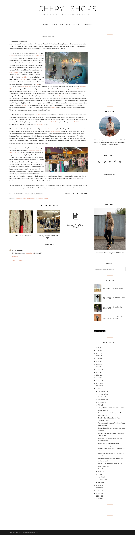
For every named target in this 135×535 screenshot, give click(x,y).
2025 (98, 350)
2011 (98, 383)
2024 (98, 353)
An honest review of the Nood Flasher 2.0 (114, 298)
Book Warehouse (79, 122)
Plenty (61, 96)
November (101, 394)
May (99, 471)
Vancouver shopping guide (37, 198)
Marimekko (39, 124)
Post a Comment (17, 260)
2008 (98, 485)
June (99, 469)
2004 (98, 496)
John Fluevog (25, 86)
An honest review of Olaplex (113, 288)
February (101, 480)
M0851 (24, 105)
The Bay (22, 79)
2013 (98, 378)
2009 (98, 389)
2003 (98, 499)
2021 (98, 361)
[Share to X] (77, 193)
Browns (35, 63)
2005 (98, 493)
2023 (98, 356)
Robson (79, 89)
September (101, 399)
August (100, 402)
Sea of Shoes (25, 77)
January (100, 482)
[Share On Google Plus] (85, 193)
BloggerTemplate (34, 532)
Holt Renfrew (13, 72)
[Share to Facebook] (73, 193)
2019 (98, 367)
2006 (98, 490)
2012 (98, 380)
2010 (98, 386)
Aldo (37, 84)
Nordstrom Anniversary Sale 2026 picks (110, 253)
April (99, 474)
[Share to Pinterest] (81, 193)
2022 (98, 358)
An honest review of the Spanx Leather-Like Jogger (114, 317)
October (101, 397)
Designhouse (55, 122)
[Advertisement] (110, 70)
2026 (98, 348)
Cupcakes (53, 108)
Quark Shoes (30, 253)
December (101, 391)
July (99, 405)
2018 (98, 369)
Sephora (12, 56)
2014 (98, 375)
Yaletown (39, 115)
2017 (98, 372)
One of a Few (55, 131)
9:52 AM (15, 256)
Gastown (51, 129)
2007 (98, 488)
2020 (98, 364)
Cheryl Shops (67, 9)
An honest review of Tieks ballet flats (112, 308)
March (100, 477)
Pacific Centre (39, 56)
